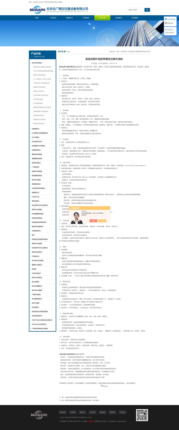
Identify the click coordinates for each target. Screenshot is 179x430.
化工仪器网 (111, 421)
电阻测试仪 (35, 129)
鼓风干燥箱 (35, 303)
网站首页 (63, 412)
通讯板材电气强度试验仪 (41, 111)
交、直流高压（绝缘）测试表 (42, 79)
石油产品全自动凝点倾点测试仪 (42, 320)
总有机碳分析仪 (37, 141)
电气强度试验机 (38, 99)
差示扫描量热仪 (37, 286)
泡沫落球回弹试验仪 (38, 188)
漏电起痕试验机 (37, 154)
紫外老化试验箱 (37, 290)
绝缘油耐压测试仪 (39, 115)
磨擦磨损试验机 (37, 158)
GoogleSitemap (121, 421)
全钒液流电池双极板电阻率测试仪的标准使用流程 (81, 397)
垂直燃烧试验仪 (37, 175)
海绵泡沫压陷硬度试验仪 (40, 239)
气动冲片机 (35, 197)
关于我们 (122, 412)
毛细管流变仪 (36, 231)
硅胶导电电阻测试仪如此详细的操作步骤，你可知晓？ (82, 400)
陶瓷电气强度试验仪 (40, 87)
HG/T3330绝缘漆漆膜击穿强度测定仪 (44, 71)
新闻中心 (69, 18)
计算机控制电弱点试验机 (40, 328)
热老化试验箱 (36, 180)
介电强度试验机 (38, 103)
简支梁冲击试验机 (38, 260)
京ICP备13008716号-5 (75, 421)
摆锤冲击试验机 (37, 243)
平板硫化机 (35, 256)
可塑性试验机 (36, 294)
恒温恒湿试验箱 (37, 218)
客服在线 (170, 23)
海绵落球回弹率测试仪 (39, 222)
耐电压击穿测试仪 (39, 91)
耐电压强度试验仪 (39, 123)
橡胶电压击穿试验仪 (40, 119)
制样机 (34, 269)
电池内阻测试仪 (37, 316)
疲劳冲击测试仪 (37, 277)
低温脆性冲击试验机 (38, 146)
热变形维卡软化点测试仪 (40, 205)
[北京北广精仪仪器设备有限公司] (60, 9)
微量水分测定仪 (37, 265)
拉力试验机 (35, 137)
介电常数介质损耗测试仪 (40, 133)
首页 (37, 18)
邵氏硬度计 (35, 307)
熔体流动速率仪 (37, 252)
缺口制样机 (35, 282)
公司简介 (53, 18)
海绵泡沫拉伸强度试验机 (40, 311)
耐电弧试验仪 (36, 163)
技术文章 (102, 18)
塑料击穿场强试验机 (40, 75)
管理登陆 (97, 421)
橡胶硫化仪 (35, 192)
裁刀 (33, 235)
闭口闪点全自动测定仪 (39, 324)
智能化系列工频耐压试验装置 (42, 67)
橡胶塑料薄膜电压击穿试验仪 (42, 107)
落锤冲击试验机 (37, 171)
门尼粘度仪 (35, 167)
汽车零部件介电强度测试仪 (42, 83)
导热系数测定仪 (37, 299)
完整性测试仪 (36, 150)
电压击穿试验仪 (37, 63)
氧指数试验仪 (36, 184)
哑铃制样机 (35, 201)
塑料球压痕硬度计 (38, 226)
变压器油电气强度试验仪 (41, 95)
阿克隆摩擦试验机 (38, 214)
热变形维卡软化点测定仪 (40, 248)
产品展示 (86, 18)
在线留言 (118, 18)
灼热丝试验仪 (36, 273)
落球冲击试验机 (37, 209)
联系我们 (135, 18)
